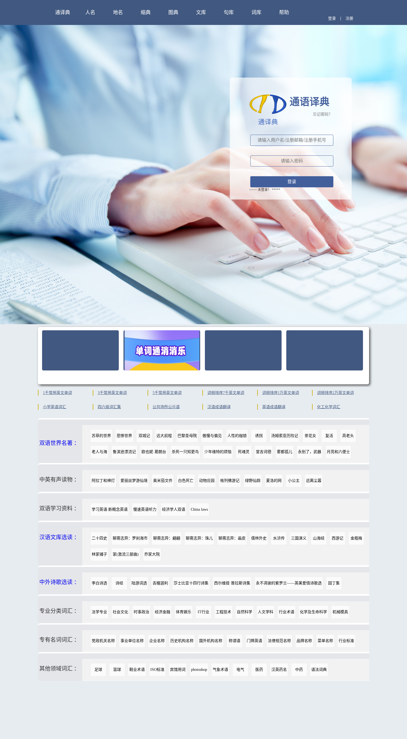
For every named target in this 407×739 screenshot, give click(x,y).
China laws (199, 509)
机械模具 (340, 612)
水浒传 (279, 538)
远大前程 (164, 436)
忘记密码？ (322, 114)
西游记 (337, 538)
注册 (349, 18)
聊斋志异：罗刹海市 (130, 538)
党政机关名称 (103, 641)
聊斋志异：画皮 (232, 538)
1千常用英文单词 (57, 393)
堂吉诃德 (263, 452)
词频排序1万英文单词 (280, 393)
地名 (118, 12)
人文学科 (265, 612)
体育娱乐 (183, 612)
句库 (229, 12)
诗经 (119, 583)
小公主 (294, 481)
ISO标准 (157, 670)
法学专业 (99, 612)
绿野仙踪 (253, 481)
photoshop (199, 670)
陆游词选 (139, 583)
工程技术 (223, 612)
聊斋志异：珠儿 (199, 538)
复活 (329, 436)
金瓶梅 (356, 538)
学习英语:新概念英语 (110, 509)
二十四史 (99, 538)
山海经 (318, 538)
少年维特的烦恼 (217, 452)
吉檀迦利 (160, 583)
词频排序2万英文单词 (335, 393)
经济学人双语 (173, 509)
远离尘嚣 (313, 481)
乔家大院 (152, 554)
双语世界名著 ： (59, 443)
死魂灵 (243, 452)
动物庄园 (207, 481)
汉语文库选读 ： (59, 537)
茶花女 (310, 436)
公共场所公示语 (166, 407)
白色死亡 (186, 481)
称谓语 (234, 641)
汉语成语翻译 (219, 407)
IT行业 (203, 612)
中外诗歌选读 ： (59, 582)
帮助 (284, 12)
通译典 (62, 12)
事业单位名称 (132, 641)
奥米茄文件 (162, 481)
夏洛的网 (274, 481)
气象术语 (220, 670)
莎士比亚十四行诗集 (191, 583)
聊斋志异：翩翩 (166, 538)
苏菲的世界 (101, 436)
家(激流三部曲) (126, 554)
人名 (90, 12)
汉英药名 (279, 670)
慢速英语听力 (144, 509)
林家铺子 (99, 554)
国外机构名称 (210, 641)
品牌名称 (304, 641)
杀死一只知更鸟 (185, 452)
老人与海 (99, 452)
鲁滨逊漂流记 (124, 452)
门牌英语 (254, 641)
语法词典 (319, 670)
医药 (259, 670)
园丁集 (334, 583)
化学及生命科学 (313, 612)
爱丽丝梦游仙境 (134, 481)
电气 (240, 670)
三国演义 (298, 538)
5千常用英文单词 (167, 393)
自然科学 (244, 612)
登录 (332, 18)
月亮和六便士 (338, 452)
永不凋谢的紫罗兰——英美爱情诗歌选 (289, 583)
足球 (98, 670)
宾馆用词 (178, 670)
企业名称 (157, 641)
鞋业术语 (137, 670)
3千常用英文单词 (112, 393)
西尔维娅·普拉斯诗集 (232, 583)
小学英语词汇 (54, 407)
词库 (256, 12)
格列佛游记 (229, 481)
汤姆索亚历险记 (284, 436)
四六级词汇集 (109, 407)
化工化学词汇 (328, 407)
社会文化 (120, 612)
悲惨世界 (124, 436)
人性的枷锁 (237, 436)
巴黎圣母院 (187, 436)
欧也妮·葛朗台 (153, 452)
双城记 (144, 436)
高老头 (348, 436)
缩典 (146, 12)
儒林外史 (259, 538)
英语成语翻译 (273, 407)
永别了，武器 (309, 452)
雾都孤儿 (284, 452)
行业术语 (286, 612)
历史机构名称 (182, 641)
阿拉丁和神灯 (103, 481)
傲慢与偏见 (212, 436)
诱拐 (259, 436)
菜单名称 (325, 641)
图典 (173, 12)
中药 (299, 670)
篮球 (117, 670)
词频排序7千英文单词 (225, 393)
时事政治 (141, 612)
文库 (201, 12)
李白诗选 (99, 583)
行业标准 (346, 641)
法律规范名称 (279, 641)
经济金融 (162, 612)
